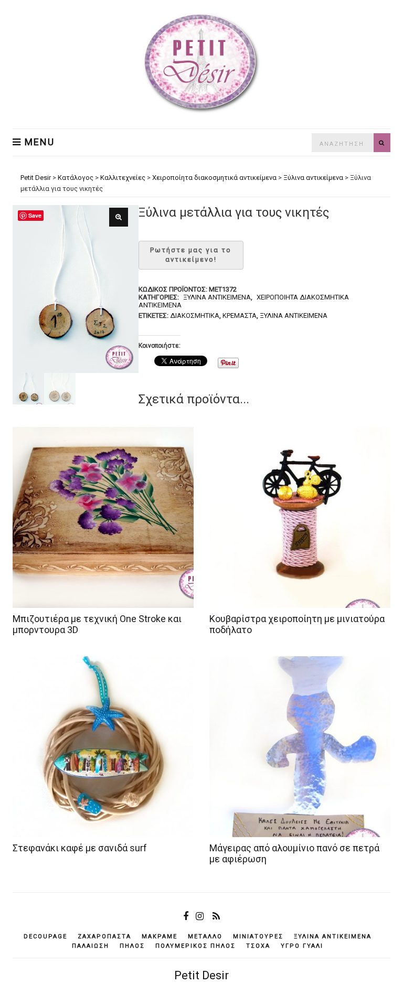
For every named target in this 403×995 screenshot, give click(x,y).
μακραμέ (159, 936)
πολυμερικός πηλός (195, 946)
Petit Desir (201, 975)
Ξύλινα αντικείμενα (217, 297)
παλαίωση (90, 946)
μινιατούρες (258, 936)
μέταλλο (205, 936)
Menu (38, 142)
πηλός (132, 946)
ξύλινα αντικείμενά (293, 315)
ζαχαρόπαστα (104, 936)
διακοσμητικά (194, 315)
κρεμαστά (239, 315)
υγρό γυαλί (302, 946)
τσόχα (258, 946)
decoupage (45, 936)
